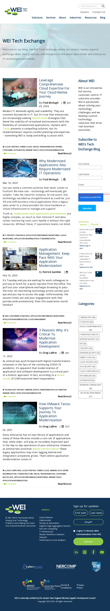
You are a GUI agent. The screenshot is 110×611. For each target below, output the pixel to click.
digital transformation (44, 147)
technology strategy (15, 390)
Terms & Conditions (66, 586)
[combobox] (90, 6)
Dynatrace (20, 235)
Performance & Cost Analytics (52, 540)
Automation (19, 150)
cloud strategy (12, 147)
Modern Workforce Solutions (51, 534)
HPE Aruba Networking (90, 395)
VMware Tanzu (32, 150)
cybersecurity (87, 317)
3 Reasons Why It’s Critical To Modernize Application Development (53, 338)
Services (51, 17)
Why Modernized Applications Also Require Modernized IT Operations (54, 167)
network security (88, 339)
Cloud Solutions (46, 517)
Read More (63, 153)
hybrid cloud (39, 118)
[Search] (103, 6)
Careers (84, 12)
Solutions (37, 17)
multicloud (8, 477)
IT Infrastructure (46, 531)
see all (81, 400)
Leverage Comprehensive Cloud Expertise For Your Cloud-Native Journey (54, 88)
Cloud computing (13, 470)
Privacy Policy (80, 586)
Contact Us (98, 12)
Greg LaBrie (50, 352)
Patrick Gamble (52, 272)
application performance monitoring (43, 235)
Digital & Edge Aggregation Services (54, 526)
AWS (6, 316)
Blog (102, 17)
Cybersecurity (45, 520)
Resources (91, 17)
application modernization (51, 150)
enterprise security (89, 353)
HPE (82, 344)
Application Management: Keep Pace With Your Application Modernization (54, 257)
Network (43, 537)
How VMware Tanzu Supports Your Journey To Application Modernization (54, 412)
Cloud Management (37, 319)
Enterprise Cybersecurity (90, 387)
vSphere (58, 147)
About (62, 17)
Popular (95, 224)
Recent (83, 224)
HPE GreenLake (87, 376)
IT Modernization (47, 238)
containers (8, 150)
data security (87, 366)
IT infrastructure (25, 474)
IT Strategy (10, 235)
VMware (28, 390)
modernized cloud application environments (40, 213)
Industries (75, 17)
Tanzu (6, 128)
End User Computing (48, 528)
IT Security (85, 348)
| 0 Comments (9, 153)
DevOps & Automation (49, 523)
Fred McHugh (50, 102)
